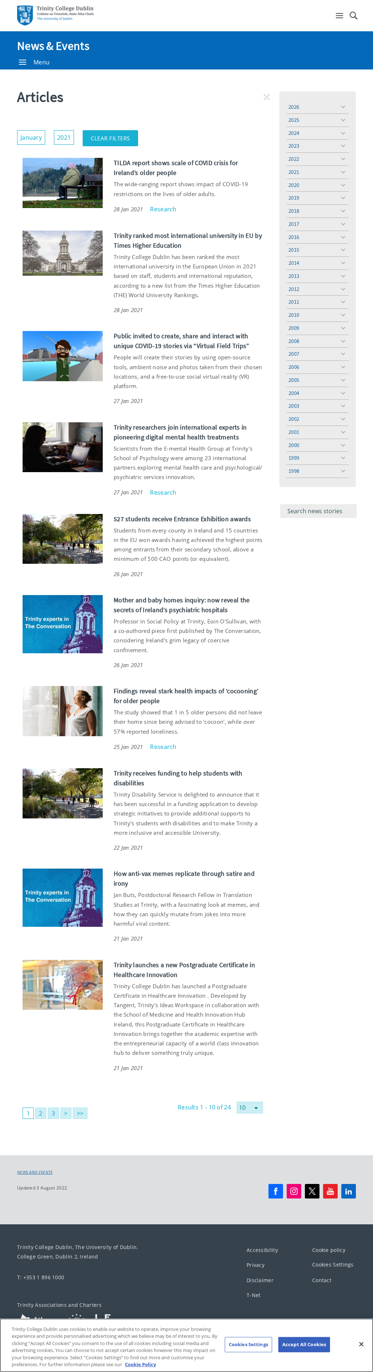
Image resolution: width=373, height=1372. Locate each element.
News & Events (53, 46)
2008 (293, 341)
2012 (293, 289)
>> (80, 1113)
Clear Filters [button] (114, 136)
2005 (293, 379)
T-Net (254, 1295)
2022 (293, 158)
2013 (293, 275)
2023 (293, 145)
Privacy (255, 1265)
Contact (321, 1280)
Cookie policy (328, 1250)
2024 (293, 132)
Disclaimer (260, 1280)
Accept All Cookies (304, 1344)
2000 (293, 445)
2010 (293, 314)
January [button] (32, 135)
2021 (293, 171)
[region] (186, 1345)
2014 (293, 262)
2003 (293, 405)
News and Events (35, 1172)
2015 (293, 249)
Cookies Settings (333, 1264)
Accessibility (262, 1250)
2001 (293, 431)
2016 (293, 237)
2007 (293, 353)
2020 (293, 185)
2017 (293, 223)
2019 (293, 197)
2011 (293, 301)
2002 (293, 418)
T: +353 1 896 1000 (40, 1277)
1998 (293, 470)
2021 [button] (65, 135)
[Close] (361, 1344)
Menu (42, 62)
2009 (293, 327)
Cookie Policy (140, 1364)
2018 (293, 210)
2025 (293, 119)
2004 (293, 393)
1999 (293, 457)
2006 (293, 366)
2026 (293, 106)
